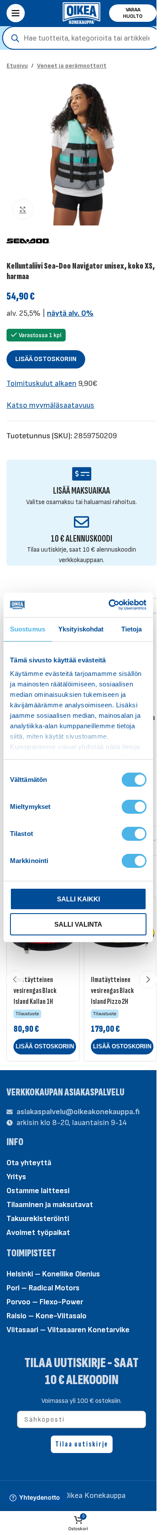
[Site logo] (82, 12)
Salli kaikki (78, 899)
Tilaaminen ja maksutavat (50, 1204)
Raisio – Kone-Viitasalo (46, 1315)
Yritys (16, 1176)
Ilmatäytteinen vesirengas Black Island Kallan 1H (35, 990)
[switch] (134, 806)
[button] (44, 1046)
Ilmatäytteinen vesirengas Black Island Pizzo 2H (112, 990)
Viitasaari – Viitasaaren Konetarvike (68, 1329)
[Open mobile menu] (15, 13)
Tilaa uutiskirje (81, 1444)
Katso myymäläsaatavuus (50, 405)
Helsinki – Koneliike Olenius (53, 1274)
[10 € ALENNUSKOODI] (81, 521)
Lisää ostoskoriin (46, 359)
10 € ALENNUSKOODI (81, 539)
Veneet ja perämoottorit (71, 65)
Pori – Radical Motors (43, 1288)
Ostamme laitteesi (38, 1190)
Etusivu (17, 65)
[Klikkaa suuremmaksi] (23, 209)
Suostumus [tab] (27, 629)
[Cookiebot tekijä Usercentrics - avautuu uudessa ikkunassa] (110, 605)
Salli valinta (78, 924)
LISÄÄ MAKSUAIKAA (81, 491)
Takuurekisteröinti (38, 1218)
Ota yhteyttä (29, 1162)
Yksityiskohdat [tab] (80, 629)
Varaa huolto (133, 13)
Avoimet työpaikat (38, 1232)
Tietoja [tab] (131, 629)
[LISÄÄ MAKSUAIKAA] (81, 473)
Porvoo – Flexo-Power (45, 1301)
